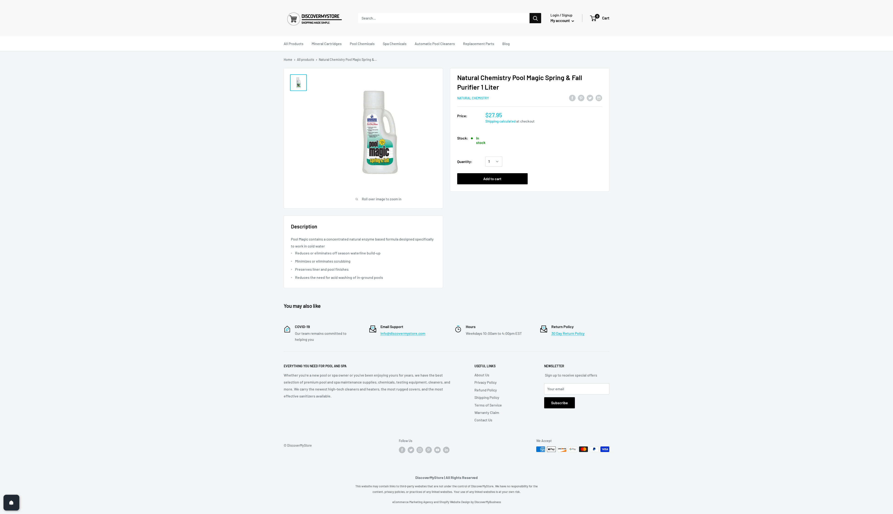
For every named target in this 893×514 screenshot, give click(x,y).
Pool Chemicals (362, 43)
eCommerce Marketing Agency (413, 502)
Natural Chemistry (473, 98)
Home (288, 60)
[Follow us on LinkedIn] (446, 449)
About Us (481, 375)
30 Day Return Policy (568, 333)
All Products (293, 43)
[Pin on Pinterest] (581, 97)
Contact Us (483, 420)
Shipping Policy (486, 397)
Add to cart (492, 178)
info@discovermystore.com (402, 333)
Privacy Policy (485, 382)
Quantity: (464, 161)
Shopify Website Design (455, 502)
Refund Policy (485, 390)
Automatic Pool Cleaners (435, 43)
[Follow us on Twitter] (411, 449)
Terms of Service (488, 405)
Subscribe (559, 402)
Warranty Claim (486, 412)
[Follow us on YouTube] (437, 449)
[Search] (535, 18)
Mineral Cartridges (327, 43)
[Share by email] (599, 97)
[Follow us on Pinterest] (428, 449)
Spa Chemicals (395, 43)
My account (560, 20)
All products (305, 60)
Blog (506, 43)
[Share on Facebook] (572, 97)
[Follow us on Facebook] (402, 449)
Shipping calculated (500, 121)
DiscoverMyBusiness (487, 502)
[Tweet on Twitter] (590, 97)
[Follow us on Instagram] (420, 449)
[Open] (11, 503)
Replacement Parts (478, 43)
